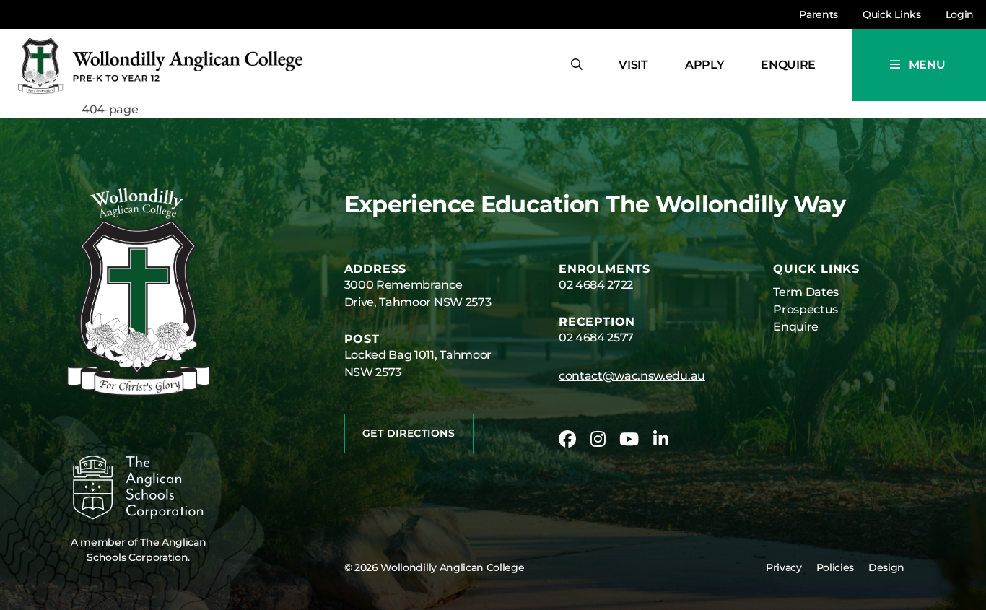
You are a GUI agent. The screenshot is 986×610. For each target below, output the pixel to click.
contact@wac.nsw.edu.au (632, 376)
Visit (633, 64)
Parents (818, 14)
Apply (704, 64)
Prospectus (805, 309)
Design (886, 567)
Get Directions (408, 433)
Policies (835, 567)
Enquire (788, 64)
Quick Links (891, 14)
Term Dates (806, 292)
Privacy (784, 567)
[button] (919, 65)
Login (960, 14)
